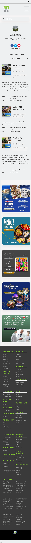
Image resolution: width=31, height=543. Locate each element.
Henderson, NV (20, 523)
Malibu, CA (6, 488)
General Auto (19, 439)
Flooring (5, 361)
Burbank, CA (6, 501)
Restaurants (6, 394)
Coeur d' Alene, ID (21, 521)
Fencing (18, 358)
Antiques (5, 383)
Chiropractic (6, 444)
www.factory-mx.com (15, 131)
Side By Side (19, 469)
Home (11, 38)
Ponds (17, 361)
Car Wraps (6, 472)
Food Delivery (7, 396)
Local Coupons (7, 410)
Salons (17, 394)
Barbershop (19, 396)
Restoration (19, 461)
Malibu (5, 416)
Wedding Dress (7, 428)
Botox (17, 399)
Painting (5, 354)
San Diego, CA (7, 514)
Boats (17, 472)
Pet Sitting (18, 376)
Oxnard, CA (19, 492)
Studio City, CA (7, 482)
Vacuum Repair (20, 457)
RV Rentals (18, 474)
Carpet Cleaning (20, 382)
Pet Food (18, 369)
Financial (5, 466)
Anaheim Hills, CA (20, 501)
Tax (4, 468)
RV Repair (18, 443)
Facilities (5, 426)
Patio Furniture (20, 363)
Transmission (19, 448)
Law (4, 465)
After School (19, 417)
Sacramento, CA (7, 521)
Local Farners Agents (9, 457)
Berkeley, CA (6, 519)
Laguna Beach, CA (21, 506)
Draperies (5, 386)
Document (6, 463)
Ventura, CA (19, 488)
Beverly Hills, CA (7, 490)
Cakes (4, 423)
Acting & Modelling (21, 420)
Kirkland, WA (19, 514)
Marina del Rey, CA (21, 482)
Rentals (5, 424)
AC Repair (18, 459)
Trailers (18, 470)
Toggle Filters (15, 58)
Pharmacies (6, 439)
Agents (5, 451)
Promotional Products (9, 470)
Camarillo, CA (19, 490)
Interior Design (7, 378)
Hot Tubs (18, 356)
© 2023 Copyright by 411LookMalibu (12, 535)
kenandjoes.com (14, 172)
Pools (17, 359)
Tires (17, 444)
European (18, 441)
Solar (4, 356)
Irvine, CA (18, 505)
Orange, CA (19, 503)
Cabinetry (5, 376)
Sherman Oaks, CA (8, 485)
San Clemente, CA (20, 508)
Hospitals (5, 443)
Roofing (5, 366)
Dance (17, 407)
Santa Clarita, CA (20, 483)
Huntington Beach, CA (22, 498)
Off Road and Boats (20, 38)
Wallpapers (6, 385)
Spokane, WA (19, 519)
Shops (4, 404)
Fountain (18, 354)
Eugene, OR (6, 524)
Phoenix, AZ (19, 524)
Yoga (17, 406)
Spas (17, 398)
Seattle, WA (19, 518)
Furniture (5, 381)
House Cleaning (20, 384)
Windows (5, 359)
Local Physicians (7, 437)
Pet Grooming (19, 374)
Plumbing (5, 358)
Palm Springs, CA (7, 500)
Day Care (18, 415)
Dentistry (5, 441)
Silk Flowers (6, 379)
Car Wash (18, 446)
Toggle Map (8, 19)
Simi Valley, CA (20, 487)
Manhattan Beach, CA (9, 506)
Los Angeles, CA (7, 503)
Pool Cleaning (19, 386)
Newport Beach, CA (21, 500)
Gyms (17, 409)
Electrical (5, 368)
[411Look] (7, 8)
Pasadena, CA (7, 498)
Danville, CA (6, 518)
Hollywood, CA (7, 483)
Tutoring (18, 419)
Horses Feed (19, 371)
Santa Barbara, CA (21, 485)
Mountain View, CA (8, 516)
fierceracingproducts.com (16, 100)
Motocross (19, 467)
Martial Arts (19, 424)
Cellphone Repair (20, 456)
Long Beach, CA (7, 508)
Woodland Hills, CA (8, 487)
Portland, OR (6, 523)
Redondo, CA (6, 505)
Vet (16, 373)
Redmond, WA (20, 516)
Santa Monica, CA (8, 492)
